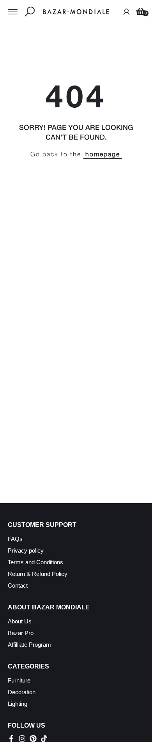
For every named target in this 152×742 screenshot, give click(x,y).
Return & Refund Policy (37, 573)
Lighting (17, 703)
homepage (102, 155)
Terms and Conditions (35, 562)
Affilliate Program (29, 644)
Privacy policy (26, 550)
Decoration (21, 692)
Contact (18, 585)
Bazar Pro (21, 633)
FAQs (15, 539)
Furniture (19, 680)
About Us (20, 621)
